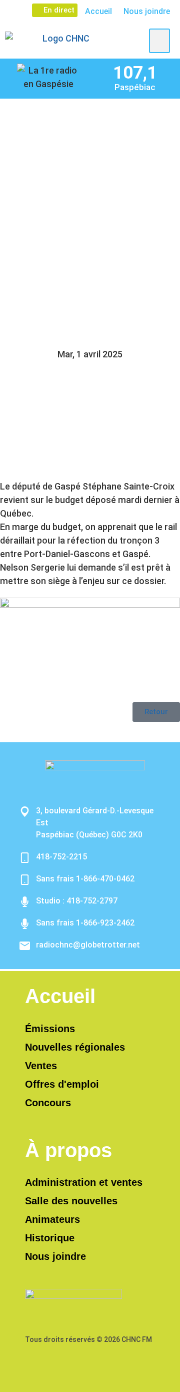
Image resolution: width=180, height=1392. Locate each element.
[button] (159, 41)
